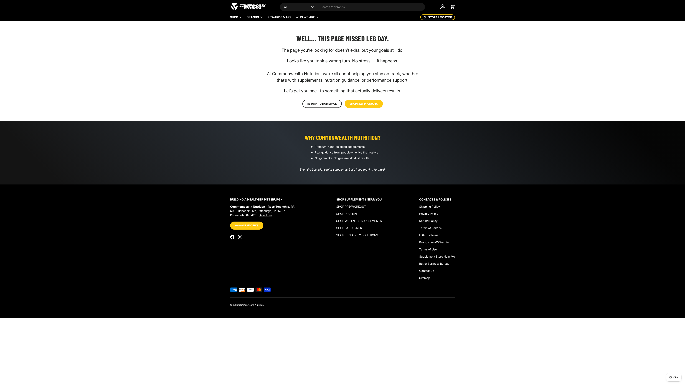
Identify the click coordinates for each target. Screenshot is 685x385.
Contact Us (426, 271)
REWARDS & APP (279, 17)
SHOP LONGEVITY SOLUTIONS (357, 235)
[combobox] (352, 7)
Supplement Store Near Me (437, 256)
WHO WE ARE (305, 17)
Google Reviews (246, 225)
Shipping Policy (429, 206)
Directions (265, 215)
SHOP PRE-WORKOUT (351, 206)
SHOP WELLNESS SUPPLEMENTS (359, 221)
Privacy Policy (428, 213)
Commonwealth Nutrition (251, 305)
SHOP (234, 17)
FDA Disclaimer (429, 235)
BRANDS (253, 17)
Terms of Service (430, 228)
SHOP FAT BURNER (349, 228)
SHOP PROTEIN (346, 213)
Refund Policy (428, 221)
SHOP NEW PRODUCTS (364, 103)
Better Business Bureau (434, 263)
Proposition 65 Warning (434, 242)
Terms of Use (428, 249)
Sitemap (424, 278)
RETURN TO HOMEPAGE (322, 103)
